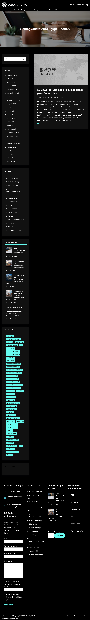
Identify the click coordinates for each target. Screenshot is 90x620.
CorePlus (10, 342)
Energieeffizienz (12, 345)
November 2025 (13, 93)
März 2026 (11, 82)
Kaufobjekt (10, 400)
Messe (10, 205)
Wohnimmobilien (14, 230)
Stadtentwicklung (12, 439)
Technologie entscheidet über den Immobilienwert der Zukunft (15, 295)
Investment (12, 198)
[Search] (23, 59)
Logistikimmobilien (13, 403)
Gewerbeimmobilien (13, 354)
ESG (21, 345)
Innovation (10, 391)
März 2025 (11, 122)
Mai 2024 (10, 158)
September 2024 (13, 143)
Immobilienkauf (12, 376)
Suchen (60, 535)
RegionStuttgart (12, 427)
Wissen (10, 227)
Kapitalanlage (11, 397)
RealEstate (20, 421)
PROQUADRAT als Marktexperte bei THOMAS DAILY (15, 279)
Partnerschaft (11, 415)
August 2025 (12, 104)
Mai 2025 (10, 114)
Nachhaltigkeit (11, 409)
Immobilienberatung (13, 363)
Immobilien (10, 360)
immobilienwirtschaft (13, 388)
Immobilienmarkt (12, 379)
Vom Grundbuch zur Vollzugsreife (19, 250)
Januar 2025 (11, 129)
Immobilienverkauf (13, 382)
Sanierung (10, 436)
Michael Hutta (11, 406)
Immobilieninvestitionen (14, 370)
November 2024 (13, 136)
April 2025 (11, 118)
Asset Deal (10, 336)
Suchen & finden (54, 532)
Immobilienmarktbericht (15, 193)
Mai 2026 (10, 79)
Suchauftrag (12, 209)
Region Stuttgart (12, 424)
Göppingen (10, 357)
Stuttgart (10, 443)
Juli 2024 (10, 150)
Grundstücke (13, 185)
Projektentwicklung (13, 418)
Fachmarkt (10, 348)
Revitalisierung (11, 433)
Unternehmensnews (16, 219)
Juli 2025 (10, 107)
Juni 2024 (10, 154)
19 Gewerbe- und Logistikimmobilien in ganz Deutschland (60, 92)
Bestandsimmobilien (13, 339)
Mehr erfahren (43, 124)
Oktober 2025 (12, 97)
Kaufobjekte (12, 201)
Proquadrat (10, 421)
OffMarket (10, 412)
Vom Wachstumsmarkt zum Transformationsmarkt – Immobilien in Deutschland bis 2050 (15, 312)
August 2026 (12, 75)
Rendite (9, 430)
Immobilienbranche (13, 366)
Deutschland (13, 178)
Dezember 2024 (13, 132)
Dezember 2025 (13, 89)
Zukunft (9, 455)
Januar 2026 (11, 86)
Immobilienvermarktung (14, 385)
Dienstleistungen (14, 182)
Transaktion (12, 212)
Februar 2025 (12, 125)
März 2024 (11, 161)
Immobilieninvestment (14, 373)
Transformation (12, 446)
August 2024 (12, 147)
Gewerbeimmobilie (13, 351)
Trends (10, 216)
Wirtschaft (10, 449)
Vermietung (12, 223)
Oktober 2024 (12, 140)
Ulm (21, 446)
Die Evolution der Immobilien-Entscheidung (19, 264)
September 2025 (13, 100)
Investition (20, 391)
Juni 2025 (10, 111)
